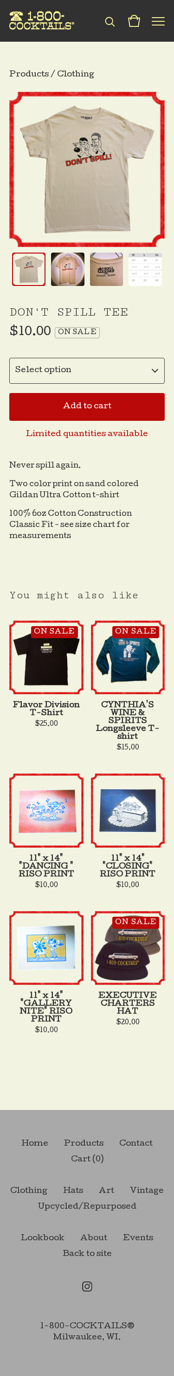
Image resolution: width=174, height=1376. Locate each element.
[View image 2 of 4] (67, 269)
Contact (136, 1144)
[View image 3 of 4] (106, 269)
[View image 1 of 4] (28, 269)
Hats (73, 1191)
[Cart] (134, 21)
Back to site (87, 1254)
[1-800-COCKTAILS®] (41, 20)
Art (106, 1191)
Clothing (75, 75)
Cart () (87, 1160)
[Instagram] (87, 1287)
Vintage (147, 1191)
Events (138, 1239)
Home (34, 1144)
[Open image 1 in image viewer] (87, 169)
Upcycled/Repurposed (87, 1207)
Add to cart (87, 407)
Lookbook (42, 1239)
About (93, 1239)
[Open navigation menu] (158, 21)
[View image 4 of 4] (145, 269)
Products (29, 75)
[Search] (110, 21)
